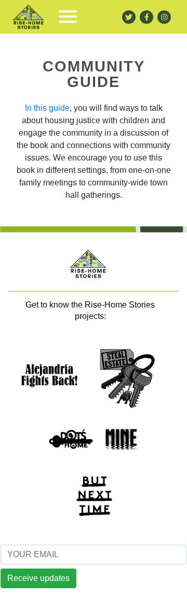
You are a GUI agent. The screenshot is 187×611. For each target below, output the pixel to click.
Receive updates (38, 578)
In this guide (47, 108)
